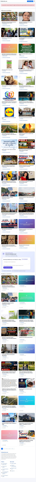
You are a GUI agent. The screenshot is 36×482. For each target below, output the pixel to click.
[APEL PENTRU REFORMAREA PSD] (9, 226)
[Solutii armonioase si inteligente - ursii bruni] (9, 83)
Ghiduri (2, 461)
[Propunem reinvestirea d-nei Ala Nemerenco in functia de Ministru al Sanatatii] (27, 162)
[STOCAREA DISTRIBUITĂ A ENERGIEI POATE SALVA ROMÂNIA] (27, 35)
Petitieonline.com (4, 1)
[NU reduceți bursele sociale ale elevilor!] (27, 114)
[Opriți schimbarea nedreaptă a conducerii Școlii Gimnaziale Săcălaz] (27, 178)
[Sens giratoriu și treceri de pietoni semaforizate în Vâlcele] (9, 194)
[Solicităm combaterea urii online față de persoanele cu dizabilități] (27, 19)
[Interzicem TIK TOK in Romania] (27, 242)
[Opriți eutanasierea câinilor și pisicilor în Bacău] (27, 51)
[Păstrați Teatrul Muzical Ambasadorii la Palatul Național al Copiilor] (27, 146)
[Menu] (34, 1)
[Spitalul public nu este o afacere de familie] (9, 146)
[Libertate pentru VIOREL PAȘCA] (9, 35)
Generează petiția (9, 267)
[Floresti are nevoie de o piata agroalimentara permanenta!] (27, 194)
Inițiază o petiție (30, 1)
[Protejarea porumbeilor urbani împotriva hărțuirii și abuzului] (27, 226)
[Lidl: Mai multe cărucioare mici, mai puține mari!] (9, 114)
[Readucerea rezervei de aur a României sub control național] (27, 130)
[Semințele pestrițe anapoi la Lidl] (9, 67)
